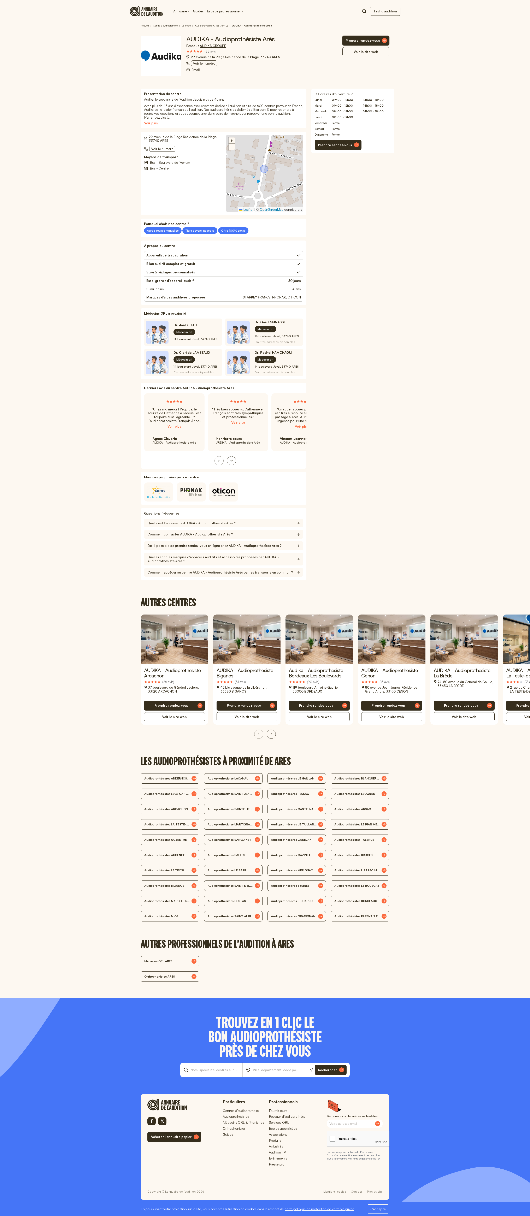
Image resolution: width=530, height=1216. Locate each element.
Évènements (278, 1158)
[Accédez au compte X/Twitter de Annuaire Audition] (162, 1121)
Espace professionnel (223, 11)
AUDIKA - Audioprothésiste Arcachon (172, 673)
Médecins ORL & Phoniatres (243, 1122)
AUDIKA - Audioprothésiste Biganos (245, 673)
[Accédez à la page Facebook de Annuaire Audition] (151, 1121)
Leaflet (247, 209)
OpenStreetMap (271, 209)
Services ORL (279, 1122)
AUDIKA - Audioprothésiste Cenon (389, 673)
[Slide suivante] (231, 460)
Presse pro (276, 1164)
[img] (201, 51)
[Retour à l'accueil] (174, 1104)
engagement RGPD (369, 1158)
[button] (264, 169)
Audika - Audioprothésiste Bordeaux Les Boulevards (316, 673)
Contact (356, 1191)
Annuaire (180, 11)
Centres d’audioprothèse (241, 1111)
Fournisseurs (278, 1111)
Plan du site (375, 1191)
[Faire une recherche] (364, 11)
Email (196, 70)
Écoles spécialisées (283, 1128)
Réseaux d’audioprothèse (287, 1116)
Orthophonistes (234, 1128)
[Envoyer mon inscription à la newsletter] (377, 1123)
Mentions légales (334, 1191)
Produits (275, 1140)
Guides (198, 11)
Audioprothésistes (236, 1116)
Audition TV (277, 1152)
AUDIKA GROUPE (213, 46)
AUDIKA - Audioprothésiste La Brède (462, 673)
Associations (278, 1134)
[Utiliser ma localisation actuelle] (311, 1070)
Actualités (276, 1146)
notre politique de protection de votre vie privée (319, 1209)
